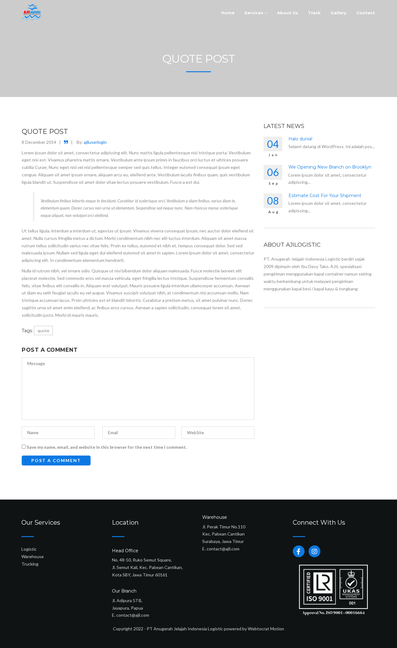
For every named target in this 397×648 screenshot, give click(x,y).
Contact (365, 12)
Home (227, 12)
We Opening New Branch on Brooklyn (329, 167)
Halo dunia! (300, 139)
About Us (287, 12)
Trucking (29, 563)
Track (314, 12)
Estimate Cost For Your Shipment (324, 195)
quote (43, 330)
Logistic (29, 549)
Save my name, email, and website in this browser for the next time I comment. (107, 447)
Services (254, 12)
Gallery (338, 12)
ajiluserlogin (95, 142)
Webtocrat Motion (266, 628)
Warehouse (32, 556)
